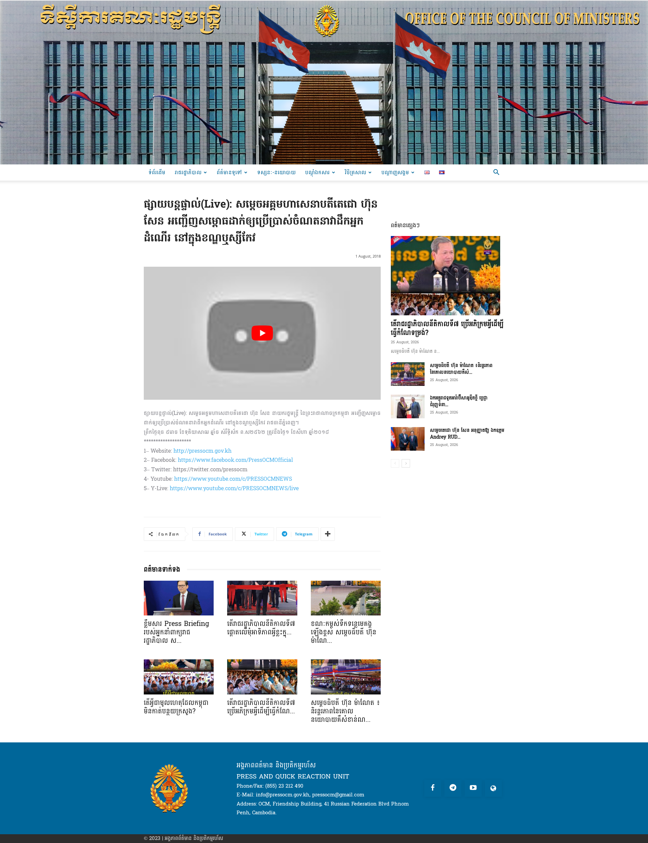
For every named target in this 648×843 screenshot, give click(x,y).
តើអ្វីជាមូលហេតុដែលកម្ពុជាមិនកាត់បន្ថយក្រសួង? (176, 707)
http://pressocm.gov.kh (202, 451)
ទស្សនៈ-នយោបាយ (276, 172)
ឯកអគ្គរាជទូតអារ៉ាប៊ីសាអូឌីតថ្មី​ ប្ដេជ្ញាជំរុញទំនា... (458, 401)
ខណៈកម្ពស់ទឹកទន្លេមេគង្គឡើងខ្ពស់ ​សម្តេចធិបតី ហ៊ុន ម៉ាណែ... (343, 632)
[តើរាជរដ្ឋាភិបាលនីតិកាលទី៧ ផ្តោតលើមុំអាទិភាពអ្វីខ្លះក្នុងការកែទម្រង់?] (262, 598)
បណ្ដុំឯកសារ (317, 172)
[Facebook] (432, 788)
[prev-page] (395, 463)
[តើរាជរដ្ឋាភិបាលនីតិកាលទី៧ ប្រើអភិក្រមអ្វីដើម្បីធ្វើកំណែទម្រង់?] (262, 676)
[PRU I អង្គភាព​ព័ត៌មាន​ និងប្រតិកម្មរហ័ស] (324, 82)
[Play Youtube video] (262, 333)
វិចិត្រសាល (355, 172)
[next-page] (406, 463)
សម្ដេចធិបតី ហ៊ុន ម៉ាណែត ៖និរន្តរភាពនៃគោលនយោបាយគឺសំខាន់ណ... (345, 711)
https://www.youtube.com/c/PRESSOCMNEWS (233, 479)
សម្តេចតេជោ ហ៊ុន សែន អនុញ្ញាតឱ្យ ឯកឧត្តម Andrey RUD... (467, 433)
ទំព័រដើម (156, 172)
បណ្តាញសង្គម (395, 172)
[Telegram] (452, 788)
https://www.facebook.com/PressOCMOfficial (235, 460)
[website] (493, 788)
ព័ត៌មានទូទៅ (229, 172)
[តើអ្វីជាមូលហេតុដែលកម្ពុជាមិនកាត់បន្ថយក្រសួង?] (179, 676)
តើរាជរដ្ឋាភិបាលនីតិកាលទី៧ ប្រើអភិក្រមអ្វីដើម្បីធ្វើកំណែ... (261, 707)
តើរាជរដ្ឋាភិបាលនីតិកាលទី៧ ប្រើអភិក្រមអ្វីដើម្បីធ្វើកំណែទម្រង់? (447, 328)
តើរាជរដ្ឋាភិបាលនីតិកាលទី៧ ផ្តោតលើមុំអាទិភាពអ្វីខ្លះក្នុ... (261, 628)
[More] (328, 534)
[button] (496, 173)
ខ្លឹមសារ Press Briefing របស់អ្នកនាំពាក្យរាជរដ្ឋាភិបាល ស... (176, 632)
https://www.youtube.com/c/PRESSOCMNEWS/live (234, 488)
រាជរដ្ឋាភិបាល (188, 172)
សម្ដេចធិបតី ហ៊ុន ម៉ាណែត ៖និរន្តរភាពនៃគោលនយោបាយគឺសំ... (461, 368)
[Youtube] (473, 788)
